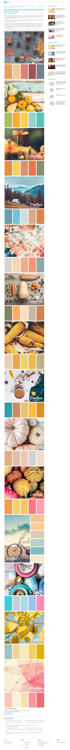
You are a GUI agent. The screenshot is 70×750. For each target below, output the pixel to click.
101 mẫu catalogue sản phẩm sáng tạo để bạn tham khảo (60, 29)
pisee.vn (26, 746)
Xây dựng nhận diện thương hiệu (43, 742)
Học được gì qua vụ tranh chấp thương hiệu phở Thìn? (60, 59)
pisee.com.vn (27, 747)
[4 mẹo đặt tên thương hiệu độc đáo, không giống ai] (51, 67)
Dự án (51, 1)
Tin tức (56, 1)
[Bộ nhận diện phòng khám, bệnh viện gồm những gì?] (51, 53)
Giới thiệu (39, 1)
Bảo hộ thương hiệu (41, 745)
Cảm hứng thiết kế (21, 6)
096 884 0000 (27, 742)
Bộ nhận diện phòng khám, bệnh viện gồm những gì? (35, 720)
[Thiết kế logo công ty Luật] (51, 97)
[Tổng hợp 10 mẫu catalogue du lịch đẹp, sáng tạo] (51, 23)
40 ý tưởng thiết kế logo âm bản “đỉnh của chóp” (34, 732)
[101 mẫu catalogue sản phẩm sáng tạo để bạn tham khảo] (51, 30)
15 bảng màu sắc (15, 26)
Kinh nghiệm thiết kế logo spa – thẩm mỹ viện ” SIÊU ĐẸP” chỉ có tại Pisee (60, 82)
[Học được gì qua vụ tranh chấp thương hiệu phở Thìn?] (51, 60)
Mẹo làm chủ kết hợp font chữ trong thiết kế (14, 720)
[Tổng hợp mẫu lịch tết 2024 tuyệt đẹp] (51, 37)
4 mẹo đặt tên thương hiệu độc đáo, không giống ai (35, 722)
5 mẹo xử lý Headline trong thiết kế (32, 725)
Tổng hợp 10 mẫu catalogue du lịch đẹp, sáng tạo (60, 23)
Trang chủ (32, 1)
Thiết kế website (41, 744)
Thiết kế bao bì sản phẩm (42, 743)
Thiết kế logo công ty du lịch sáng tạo (60, 89)
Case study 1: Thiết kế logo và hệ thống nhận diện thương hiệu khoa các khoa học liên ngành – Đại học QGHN (61, 104)
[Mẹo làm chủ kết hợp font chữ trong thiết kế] (51, 10)
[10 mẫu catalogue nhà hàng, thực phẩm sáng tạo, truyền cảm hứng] (51, 17)
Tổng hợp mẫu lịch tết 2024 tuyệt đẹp (60, 36)
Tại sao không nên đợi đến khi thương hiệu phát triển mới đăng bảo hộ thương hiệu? (61, 73)
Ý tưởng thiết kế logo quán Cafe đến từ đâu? (34, 729)
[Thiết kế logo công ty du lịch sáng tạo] (51, 90)
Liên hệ (62, 1)
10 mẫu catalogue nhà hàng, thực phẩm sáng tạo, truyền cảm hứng (61, 16)
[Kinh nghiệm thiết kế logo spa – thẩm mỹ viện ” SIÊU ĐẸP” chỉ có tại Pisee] (51, 83)
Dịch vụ (45, 1)
